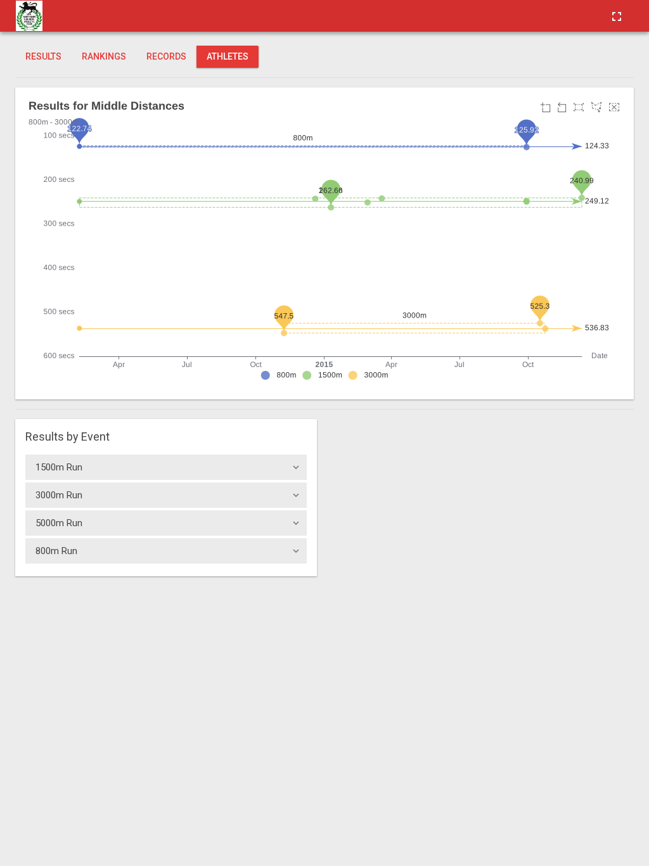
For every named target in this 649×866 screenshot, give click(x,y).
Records (166, 56)
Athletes (227, 56)
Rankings (104, 56)
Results (43, 56)
